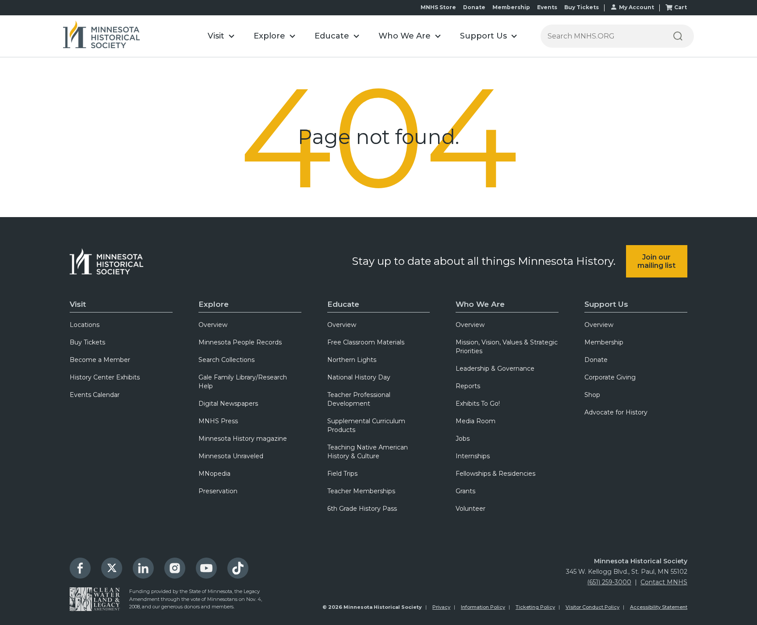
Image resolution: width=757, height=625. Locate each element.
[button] (221, 36)
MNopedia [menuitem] (214, 474)
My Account (636, 7)
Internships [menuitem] (473, 456)
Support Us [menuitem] (606, 304)
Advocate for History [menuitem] (615, 412)
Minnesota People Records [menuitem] (240, 342)
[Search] (677, 36)
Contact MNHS (663, 582)
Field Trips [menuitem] (342, 474)
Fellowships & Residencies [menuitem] (495, 474)
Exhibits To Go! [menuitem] (478, 403)
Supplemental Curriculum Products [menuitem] (366, 425)
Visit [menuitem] (78, 304)
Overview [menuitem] (212, 325)
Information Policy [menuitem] (483, 607)
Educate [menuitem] (343, 304)
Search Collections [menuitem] (226, 360)
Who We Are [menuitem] (480, 304)
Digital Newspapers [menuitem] (228, 403)
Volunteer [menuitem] (470, 509)
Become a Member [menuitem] (100, 360)
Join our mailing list (656, 261)
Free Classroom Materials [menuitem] (365, 342)
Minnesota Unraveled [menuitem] (230, 456)
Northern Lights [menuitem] (351, 360)
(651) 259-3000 (609, 582)
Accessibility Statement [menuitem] (658, 607)
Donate (474, 7)
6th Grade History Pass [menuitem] (362, 509)
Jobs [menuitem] (463, 438)
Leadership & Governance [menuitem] (495, 368)
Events (547, 7)
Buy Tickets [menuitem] (87, 342)
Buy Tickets (581, 7)
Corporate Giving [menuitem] (610, 377)
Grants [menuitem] (465, 491)
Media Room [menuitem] (475, 421)
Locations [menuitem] (84, 325)
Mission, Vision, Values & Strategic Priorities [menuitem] (507, 346)
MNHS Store (438, 7)
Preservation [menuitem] (217, 491)
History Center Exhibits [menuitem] (105, 377)
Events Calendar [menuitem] (95, 395)
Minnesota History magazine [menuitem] (242, 438)
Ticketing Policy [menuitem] (535, 607)
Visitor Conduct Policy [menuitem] (592, 607)
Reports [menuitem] (468, 386)
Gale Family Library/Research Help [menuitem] (242, 381)
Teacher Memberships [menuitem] (361, 491)
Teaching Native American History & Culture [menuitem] (367, 451)
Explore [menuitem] (213, 304)
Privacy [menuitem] (441, 607)
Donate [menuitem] (596, 360)
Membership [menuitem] (603, 342)
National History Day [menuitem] (358, 377)
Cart (680, 7)
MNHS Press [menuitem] (218, 421)
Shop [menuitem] (592, 395)
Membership (511, 7)
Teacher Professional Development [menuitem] (358, 399)
